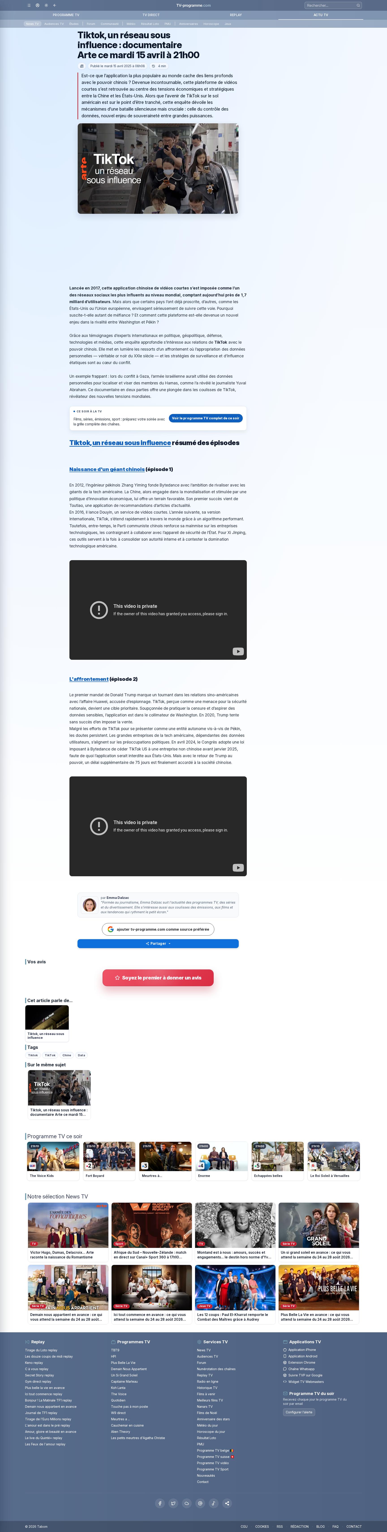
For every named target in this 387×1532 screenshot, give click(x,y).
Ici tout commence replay (43, 1394)
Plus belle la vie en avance (45, 1388)
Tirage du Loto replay (41, 1350)
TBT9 (115, 1350)
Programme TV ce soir (54, 1136)
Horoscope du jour (211, 1431)
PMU (168, 24)
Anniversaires (188, 24)
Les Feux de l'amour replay (45, 1444)
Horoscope (211, 24)
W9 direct (118, 1413)
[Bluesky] (187, 1503)
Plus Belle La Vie (123, 1363)
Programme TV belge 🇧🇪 (215, 1450)
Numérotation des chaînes (216, 1369)
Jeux (228, 24)
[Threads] (200, 1503)
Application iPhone (302, 1350)
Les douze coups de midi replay (49, 1356)
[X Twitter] (173, 1503)
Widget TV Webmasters (306, 1382)
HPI (113, 1356)
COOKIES (262, 1526)
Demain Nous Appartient (129, 1369)
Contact (203, 1482)
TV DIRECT (151, 15)
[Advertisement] (158, 249)
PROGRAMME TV (66, 15)
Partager (158, 943)
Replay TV (205, 1375)
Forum (91, 24)
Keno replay (34, 1363)
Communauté (110, 24)
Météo (131, 24)
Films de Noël (207, 1413)
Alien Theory (120, 1431)
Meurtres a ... (120, 1419)
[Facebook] (160, 1503)
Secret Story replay (39, 1375)
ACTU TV (321, 15)
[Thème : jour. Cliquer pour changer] (46, 5)
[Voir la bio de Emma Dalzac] (89, 905)
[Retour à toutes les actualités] (81, 66)
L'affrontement (89, 679)
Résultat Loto (150, 24)
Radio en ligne (207, 1381)
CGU (244, 1526)
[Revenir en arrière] (55, 5)
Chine (66, 1055)
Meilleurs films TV (210, 1400)
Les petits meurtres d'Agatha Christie (138, 1438)
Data (81, 1055)
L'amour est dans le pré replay (47, 1425)
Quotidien (118, 1400)
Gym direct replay (38, 1381)
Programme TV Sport (212, 1469)
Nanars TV (205, 1406)
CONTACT (354, 1526)
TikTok (50, 1055)
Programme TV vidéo (213, 1463)
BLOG (320, 1526)
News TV (32, 24)
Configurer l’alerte (299, 1412)
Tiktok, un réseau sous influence (120, 443)
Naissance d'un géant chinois (107, 469)
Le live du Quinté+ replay (43, 1438)
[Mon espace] (37, 5)
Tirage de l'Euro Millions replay (48, 1419)
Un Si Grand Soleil (124, 1375)
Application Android (302, 1356)
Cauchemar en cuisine (127, 1425)
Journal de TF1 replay (41, 1413)
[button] (227, 1503)
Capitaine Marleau (124, 1381)
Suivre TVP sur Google (305, 1375)
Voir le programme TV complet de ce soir (205, 418)
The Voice (119, 1394)
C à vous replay (36, 1369)
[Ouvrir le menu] (28, 5)
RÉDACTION (300, 1526)
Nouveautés (206, 1475)
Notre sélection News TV (57, 1196)
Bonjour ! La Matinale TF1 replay (48, 1400)
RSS (280, 1526)
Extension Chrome (301, 1362)
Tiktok (33, 1055)
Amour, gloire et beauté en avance (50, 1431)
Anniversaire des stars (213, 1419)
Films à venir (206, 1394)
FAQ (336, 1526)
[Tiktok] (214, 1503)
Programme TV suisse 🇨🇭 (215, 1457)
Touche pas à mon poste (129, 1406)
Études (74, 24)
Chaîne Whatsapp (301, 1369)
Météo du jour (207, 1425)
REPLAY (236, 15)
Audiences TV (54, 24)
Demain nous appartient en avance (51, 1406)
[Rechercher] (358, 5)
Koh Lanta (118, 1388)
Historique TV (207, 1388)
